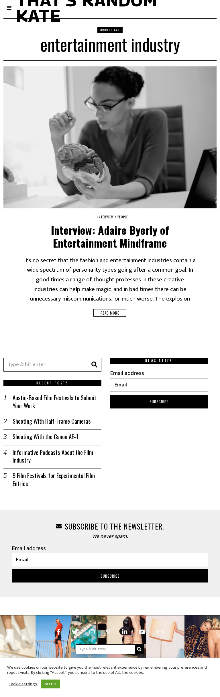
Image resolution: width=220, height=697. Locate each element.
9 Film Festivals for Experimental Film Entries (54, 479)
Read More (110, 313)
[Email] (160, 632)
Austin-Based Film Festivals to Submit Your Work (54, 401)
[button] (94, 365)
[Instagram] (92, 632)
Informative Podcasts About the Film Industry (53, 456)
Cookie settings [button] (23, 684)
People (122, 217)
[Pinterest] (108, 632)
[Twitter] (74, 632)
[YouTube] (142, 632)
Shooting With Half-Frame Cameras (52, 421)
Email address (127, 373)
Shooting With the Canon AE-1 (45, 436)
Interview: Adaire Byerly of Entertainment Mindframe (110, 236)
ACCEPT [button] (51, 684)
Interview (105, 217)
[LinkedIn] (125, 632)
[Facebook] (58, 632)
